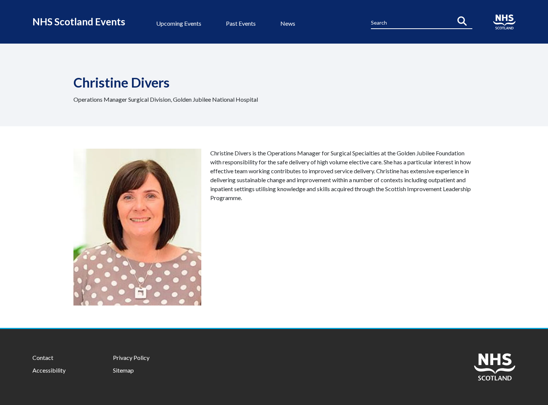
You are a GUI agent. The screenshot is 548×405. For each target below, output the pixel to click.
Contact (42, 357)
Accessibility (49, 370)
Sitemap (123, 370)
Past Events (241, 23)
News (287, 23)
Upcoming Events (178, 23)
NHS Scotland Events (78, 22)
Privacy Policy (131, 357)
